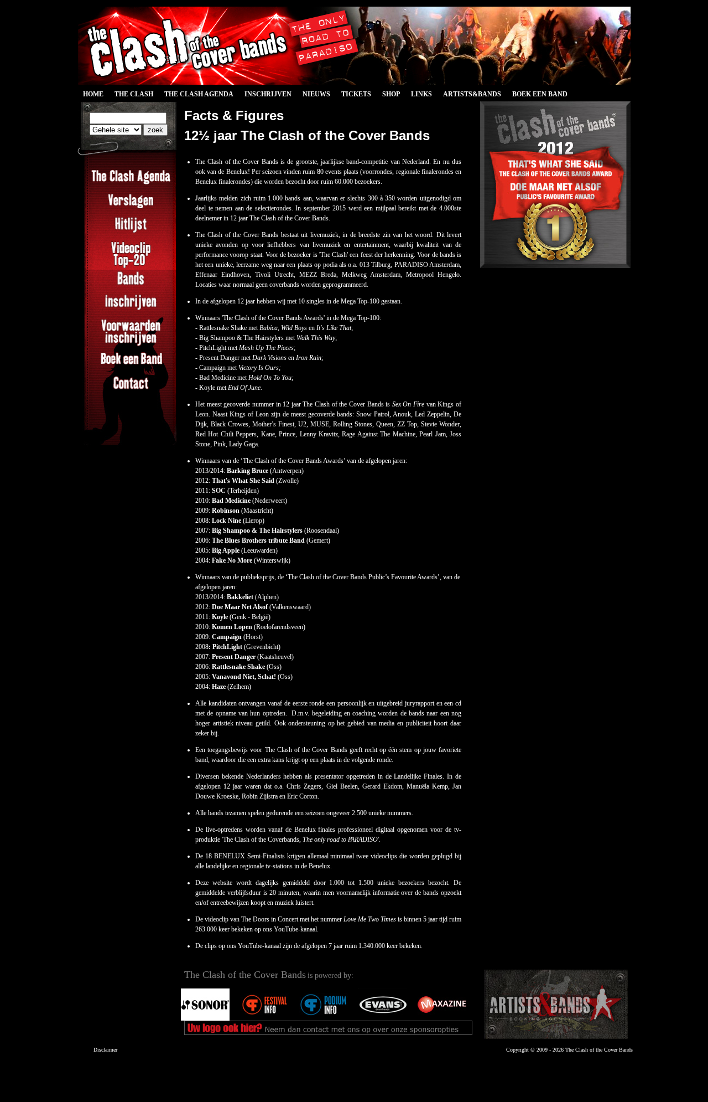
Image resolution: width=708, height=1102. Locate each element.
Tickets (356, 94)
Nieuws (316, 94)
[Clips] (131, 267)
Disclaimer (105, 1050)
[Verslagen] (131, 207)
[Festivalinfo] (264, 1018)
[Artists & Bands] (556, 1004)
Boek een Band (540, 94)
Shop (391, 94)
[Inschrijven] (131, 308)
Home (93, 94)
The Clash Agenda (198, 94)
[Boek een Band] (131, 365)
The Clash (131, 95)
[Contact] (131, 389)
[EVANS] (383, 1018)
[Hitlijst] (131, 231)
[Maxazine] (442, 1018)
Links (421, 94)
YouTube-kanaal (295, 929)
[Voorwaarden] (131, 344)
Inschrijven (267, 94)
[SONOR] (205, 1018)
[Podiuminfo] (323, 1018)
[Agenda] (131, 183)
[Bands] (131, 285)
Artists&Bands (472, 94)
